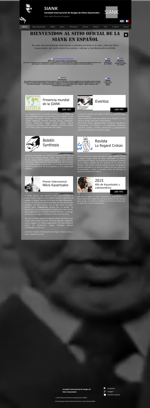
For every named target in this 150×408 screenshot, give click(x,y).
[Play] (126, 35)
